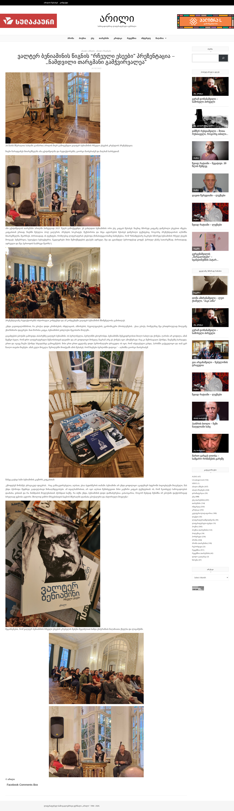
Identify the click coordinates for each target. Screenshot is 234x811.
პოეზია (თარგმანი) (200, 530)
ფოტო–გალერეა (199, 556)
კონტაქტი (64, 3)
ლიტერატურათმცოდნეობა (203, 520)
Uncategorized (198, 480)
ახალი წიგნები (103, 51)
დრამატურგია (198, 493)
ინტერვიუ (146, 38)
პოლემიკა (196, 533)
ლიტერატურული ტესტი (202, 523)
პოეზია (82, 38)
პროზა (71, 38)
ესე (92, 38)
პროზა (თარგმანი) (199, 543)
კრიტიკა (118, 38)
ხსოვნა (195, 560)
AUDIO (194, 476)
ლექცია (195, 516)
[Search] (223, 58)
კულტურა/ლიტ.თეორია (202, 513)
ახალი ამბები (88, 51)
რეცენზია (131, 38)
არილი (117, 17)
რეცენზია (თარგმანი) (201, 553)
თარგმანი (104, 38)
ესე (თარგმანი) (198, 500)
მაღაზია (160, 38)
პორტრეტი (196, 536)
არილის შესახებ (51, 3)
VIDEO (194, 483)
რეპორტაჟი (197, 546)
